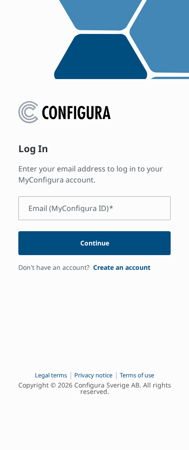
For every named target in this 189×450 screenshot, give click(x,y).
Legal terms (51, 375)
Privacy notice (93, 375)
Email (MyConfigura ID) (70, 208)
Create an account (121, 267)
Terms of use (137, 375)
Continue (94, 243)
